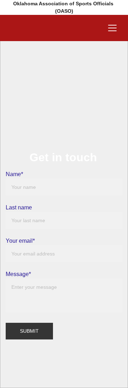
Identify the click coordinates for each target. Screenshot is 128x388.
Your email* (20, 241)
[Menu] (112, 28)
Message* (18, 274)
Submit (29, 331)
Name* (14, 174)
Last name (19, 207)
